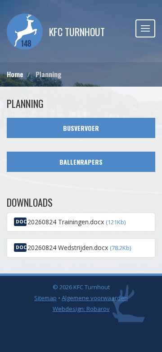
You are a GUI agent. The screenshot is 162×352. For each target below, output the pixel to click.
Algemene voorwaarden (95, 298)
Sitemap (45, 298)
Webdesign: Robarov (81, 309)
